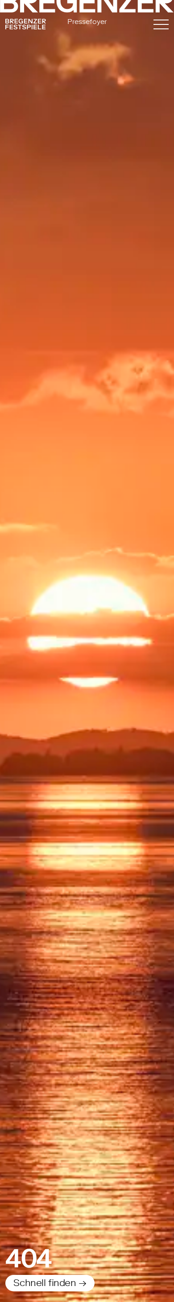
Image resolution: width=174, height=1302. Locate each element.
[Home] (29, 25)
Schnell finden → (49, 1282)
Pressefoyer (87, 21)
